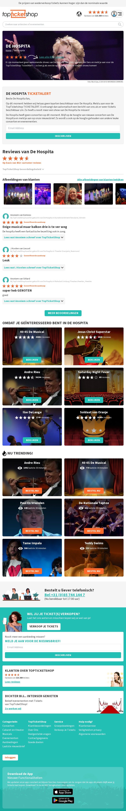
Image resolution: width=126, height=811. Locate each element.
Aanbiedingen (10, 742)
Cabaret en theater (13, 730)
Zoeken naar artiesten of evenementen (24, 24)
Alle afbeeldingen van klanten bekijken (100, 179)
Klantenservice (87, 726)
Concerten (8, 726)
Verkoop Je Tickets (64, 730)
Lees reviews (12, 682)
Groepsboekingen (64, 726)
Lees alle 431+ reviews (51, 57)
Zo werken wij (13, 708)
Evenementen (10, 738)
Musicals (7, 734)
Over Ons (33, 730)
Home (8, 50)
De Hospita (19, 50)
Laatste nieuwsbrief (13, 746)
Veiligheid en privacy (90, 730)
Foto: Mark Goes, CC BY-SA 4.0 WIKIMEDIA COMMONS (105, 82)
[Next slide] (118, 194)
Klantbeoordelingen (39, 726)
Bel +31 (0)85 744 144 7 (64, 595)
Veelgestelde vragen (39, 734)
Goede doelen (35, 742)
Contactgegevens (38, 738)
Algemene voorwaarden (92, 734)
